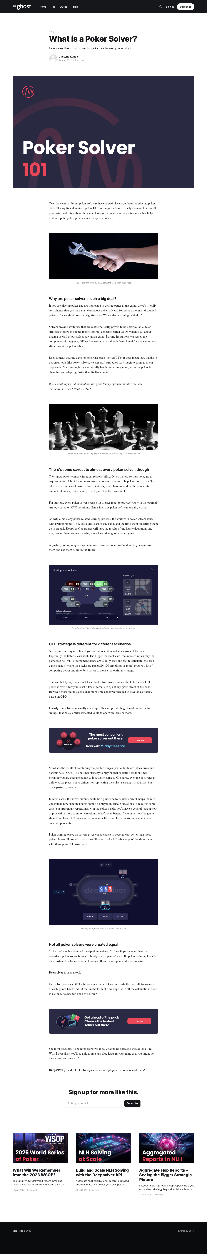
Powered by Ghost (185, 1231)
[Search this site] (160, 6)
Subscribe (185, 6)
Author (64, 6)
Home (43, 6)
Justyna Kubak (68, 56)
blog (51, 31)
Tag (53, 6)
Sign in (170, 6)
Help (75, 6)
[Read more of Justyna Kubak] (53, 58)
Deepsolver (18, 1231)
